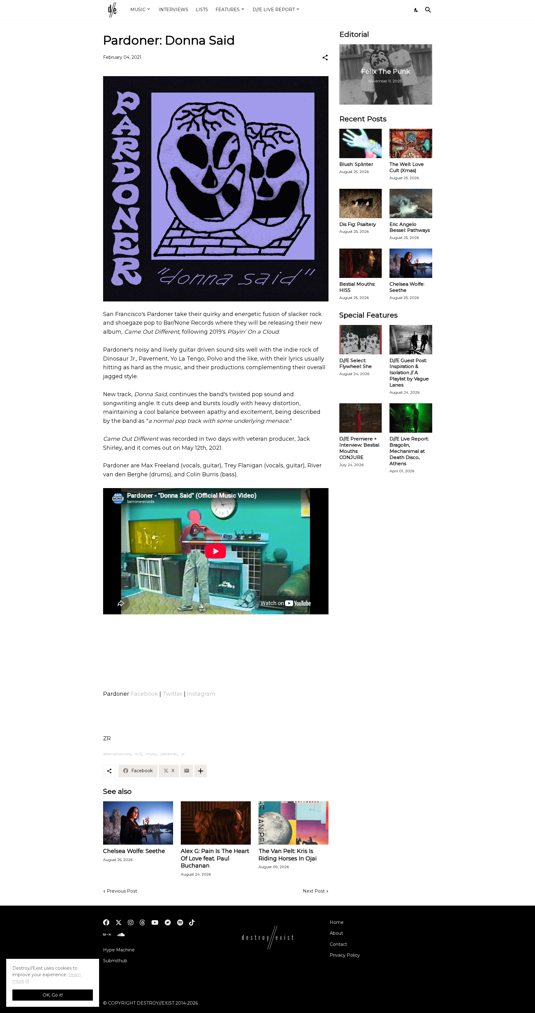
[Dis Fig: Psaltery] (360, 203)
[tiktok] (192, 923)
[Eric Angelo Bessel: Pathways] (410, 203)
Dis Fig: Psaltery (357, 224)
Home (337, 922)
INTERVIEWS (173, 9)
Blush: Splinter (356, 164)
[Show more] (200, 771)
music (151, 753)
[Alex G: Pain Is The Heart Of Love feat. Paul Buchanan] (216, 823)
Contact (338, 944)
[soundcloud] (121, 935)
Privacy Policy (345, 955)
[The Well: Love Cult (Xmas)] (410, 143)
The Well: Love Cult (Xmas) (406, 167)
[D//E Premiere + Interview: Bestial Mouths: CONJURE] (360, 418)
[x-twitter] (118, 923)
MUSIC (138, 9)
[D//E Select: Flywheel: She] (360, 339)
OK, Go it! (53, 995)
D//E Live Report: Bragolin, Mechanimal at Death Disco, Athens (409, 451)
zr (183, 753)
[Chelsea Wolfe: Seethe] (138, 823)
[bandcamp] (168, 923)
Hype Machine (119, 950)
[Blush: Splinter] (360, 143)
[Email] (187, 771)
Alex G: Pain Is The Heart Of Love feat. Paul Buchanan (215, 858)
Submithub (115, 960)
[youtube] (155, 923)
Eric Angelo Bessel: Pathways (409, 227)
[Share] (325, 57)
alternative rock (117, 753)
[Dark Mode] (416, 10)
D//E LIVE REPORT (274, 9)
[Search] (427, 10)
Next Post (314, 891)
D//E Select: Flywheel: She (355, 363)
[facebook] (106, 923)
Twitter (172, 693)
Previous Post (122, 891)
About (336, 933)
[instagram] (130, 923)
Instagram (201, 693)
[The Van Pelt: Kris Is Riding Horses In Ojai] (293, 823)
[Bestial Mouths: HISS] (360, 263)
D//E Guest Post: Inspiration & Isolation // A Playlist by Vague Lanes (409, 372)
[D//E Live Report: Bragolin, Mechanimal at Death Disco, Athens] (410, 418)
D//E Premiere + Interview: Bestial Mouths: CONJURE (359, 448)
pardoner (169, 753)
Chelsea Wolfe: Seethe (134, 851)
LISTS (202, 9)
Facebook (144, 693)
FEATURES (227, 9)
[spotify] (180, 923)
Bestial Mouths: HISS (357, 287)
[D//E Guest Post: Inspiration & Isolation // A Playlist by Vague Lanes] (410, 339)
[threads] (142, 923)
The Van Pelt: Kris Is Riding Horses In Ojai (288, 855)
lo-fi (138, 753)
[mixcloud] (107, 935)
